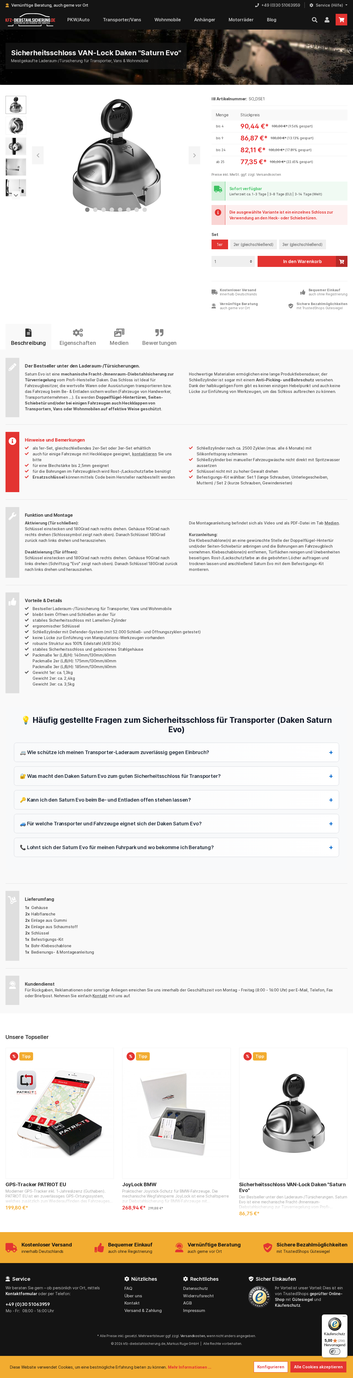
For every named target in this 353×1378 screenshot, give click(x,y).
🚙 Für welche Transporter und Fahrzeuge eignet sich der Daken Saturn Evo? (176, 823)
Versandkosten (192, 1336)
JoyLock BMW (139, 1184)
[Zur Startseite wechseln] (30, 19)
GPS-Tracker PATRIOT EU (36, 1184)
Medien (332, 523)
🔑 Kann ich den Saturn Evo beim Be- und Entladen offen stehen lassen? (176, 800)
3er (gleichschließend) (302, 244)
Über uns (133, 1295)
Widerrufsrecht (198, 1295)
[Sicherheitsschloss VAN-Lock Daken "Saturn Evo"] (293, 1113)
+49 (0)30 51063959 (28, 1304)
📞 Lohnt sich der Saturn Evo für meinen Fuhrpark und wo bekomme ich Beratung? (176, 847)
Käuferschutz (287, 1305)
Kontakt (99, 995)
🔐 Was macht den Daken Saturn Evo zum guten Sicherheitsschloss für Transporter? (176, 776)
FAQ (128, 1288)
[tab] (28, 337)
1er (220, 244)
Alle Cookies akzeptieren (318, 1366)
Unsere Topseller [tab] (27, 1037)
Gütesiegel (302, 1299)
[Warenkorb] (341, 19)
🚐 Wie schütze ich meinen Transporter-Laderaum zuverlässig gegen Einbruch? (176, 752)
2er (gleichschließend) (254, 244)
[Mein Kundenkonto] (327, 19)
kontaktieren (144, 454)
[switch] (334, 1351)
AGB (187, 1303)
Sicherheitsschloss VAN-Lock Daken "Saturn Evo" (292, 1187)
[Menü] (344, 1317)
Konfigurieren (270, 1366)
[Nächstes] (194, 155)
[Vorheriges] (38, 155)
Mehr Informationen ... (189, 1367)
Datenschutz (195, 1288)
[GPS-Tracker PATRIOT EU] (60, 1113)
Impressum (194, 1310)
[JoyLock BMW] (176, 1113)
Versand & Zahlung (143, 1310)
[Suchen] (314, 19)
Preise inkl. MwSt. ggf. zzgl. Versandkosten (246, 174)
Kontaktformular (21, 1293)
